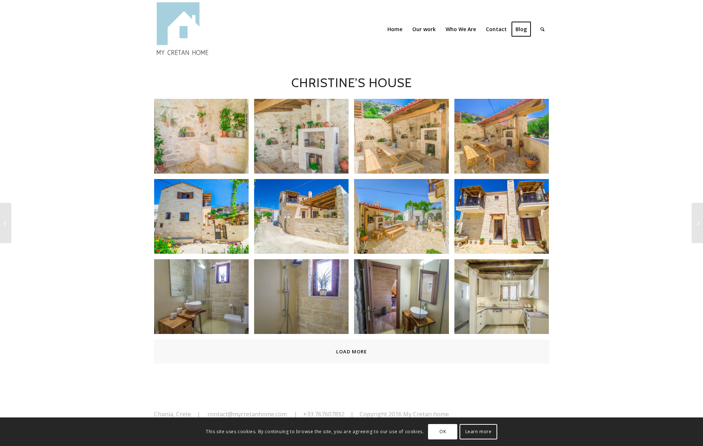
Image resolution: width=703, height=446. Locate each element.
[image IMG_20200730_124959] (304, 299)
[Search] (542, 29)
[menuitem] (395, 29)
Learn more (478, 431)
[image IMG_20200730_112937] (504, 139)
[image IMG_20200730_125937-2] (504, 299)
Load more (351, 351)
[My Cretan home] (183, 29)
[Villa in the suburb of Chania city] (5, 223)
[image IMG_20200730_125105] (404, 299)
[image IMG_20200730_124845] (204, 299)
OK (442, 431)
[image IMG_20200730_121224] (404, 219)
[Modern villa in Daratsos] (697, 223)
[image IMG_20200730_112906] (404, 139)
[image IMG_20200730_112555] (204, 139)
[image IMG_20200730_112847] (304, 139)
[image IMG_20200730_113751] (204, 219)
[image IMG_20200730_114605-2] (304, 219)
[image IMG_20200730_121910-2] (504, 219)
